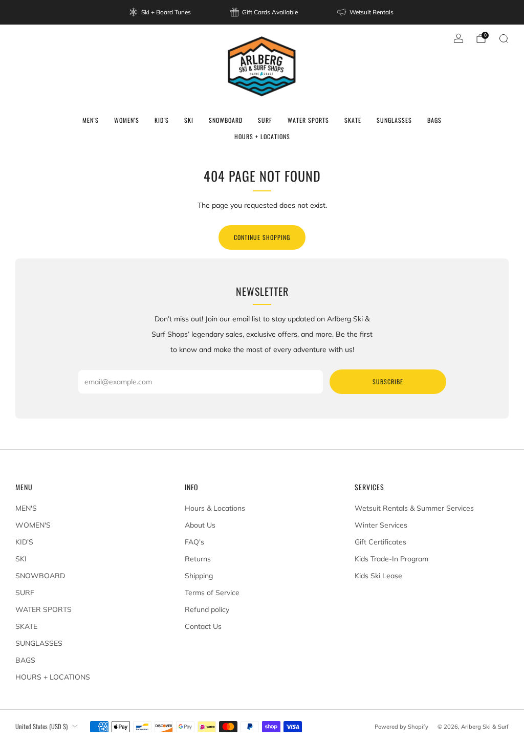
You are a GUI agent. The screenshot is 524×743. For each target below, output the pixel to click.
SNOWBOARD (226, 120)
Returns (198, 558)
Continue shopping (262, 237)
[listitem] (160, 12)
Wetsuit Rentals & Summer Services (414, 508)
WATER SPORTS (308, 120)
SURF (265, 120)
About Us (200, 525)
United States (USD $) (41, 726)
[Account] (458, 38)
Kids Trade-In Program (391, 558)
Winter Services (381, 525)
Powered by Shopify (401, 726)
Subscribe (388, 381)
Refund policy (207, 609)
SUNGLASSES (394, 120)
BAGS (434, 120)
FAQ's (194, 542)
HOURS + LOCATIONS (262, 136)
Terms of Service (212, 592)
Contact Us (203, 626)
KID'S (162, 120)
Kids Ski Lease (378, 575)
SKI (188, 120)
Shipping (199, 575)
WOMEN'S (126, 120)
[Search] (503, 38)
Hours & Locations (215, 508)
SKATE (352, 120)
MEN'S (90, 120)
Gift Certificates (380, 542)
